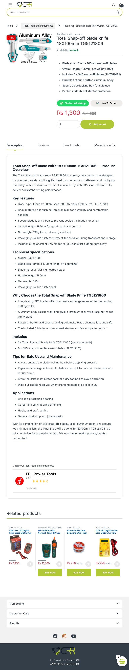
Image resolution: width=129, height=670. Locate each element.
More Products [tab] (104, 145)
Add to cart (99, 124)
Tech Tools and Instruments (38, 25)
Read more (30, 564)
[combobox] (60, 12)
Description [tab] (15, 145)
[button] (48, 36)
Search (117, 12)
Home (10, 25)
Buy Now (50, 572)
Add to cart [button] (59, 564)
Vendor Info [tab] (71, 145)
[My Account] (113, 5)
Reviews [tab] (43, 145)
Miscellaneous (44, 527)
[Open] (10, 4)
